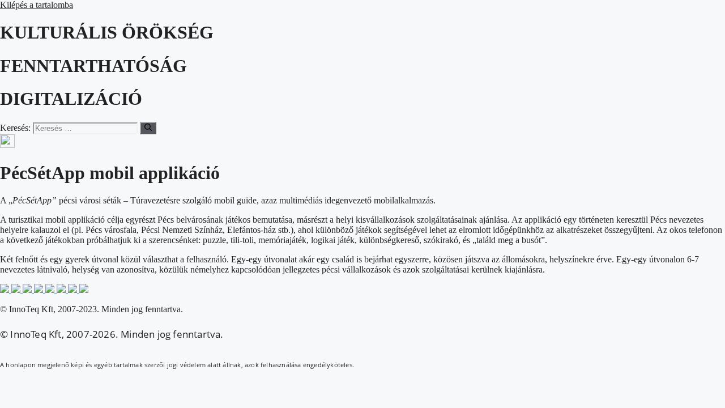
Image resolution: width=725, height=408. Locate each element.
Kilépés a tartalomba (36, 5)
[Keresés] (148, 128)
